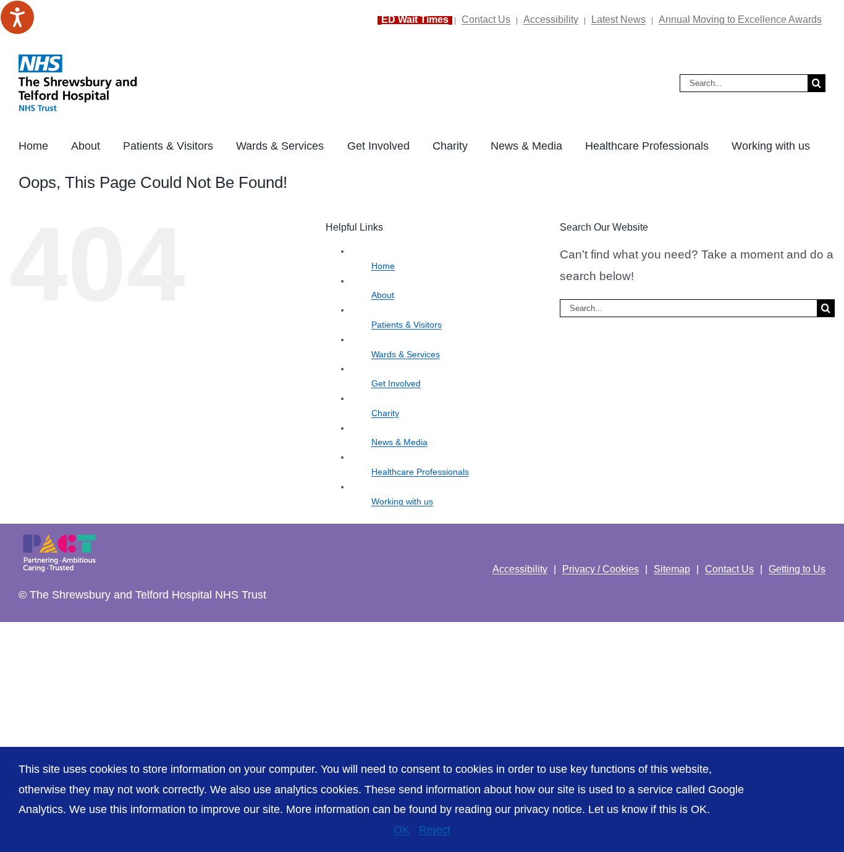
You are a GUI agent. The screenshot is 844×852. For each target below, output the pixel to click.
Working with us (402, 501)
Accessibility (550, 19)
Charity (385, 413)
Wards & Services (405, 354)
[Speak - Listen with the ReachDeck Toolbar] (17, 17)
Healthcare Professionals (420, 472)
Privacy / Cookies (600, 569)
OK (402, 830)
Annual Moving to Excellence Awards (740, 19)
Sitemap (672, 569)
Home (383, 266)
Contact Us (486, 19)
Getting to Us (797, 569)
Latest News (618, 19)
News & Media (399, 442)
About (382, 295)
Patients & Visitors (406, 325)
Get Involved (396, 383)
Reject (434, 830)
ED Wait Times (415, 19)
